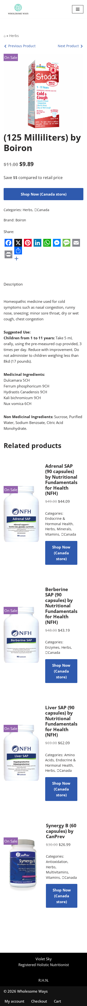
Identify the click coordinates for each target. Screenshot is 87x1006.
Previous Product (22, 46)
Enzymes (52, 647)
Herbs (14, 35)
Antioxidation (56, 862)
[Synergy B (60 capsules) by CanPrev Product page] (22, 865)
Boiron (20, 220)
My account (14, 1001)
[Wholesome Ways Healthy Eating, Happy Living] (18, 9)
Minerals (64, 529)
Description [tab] (13, 284)
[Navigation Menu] (77, 9)
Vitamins (52, 534)
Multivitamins (57, 872)
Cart (57, 1001)
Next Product (68, 46)
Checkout (39, 1001)
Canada (41, 210)
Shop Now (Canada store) (43, 194)
